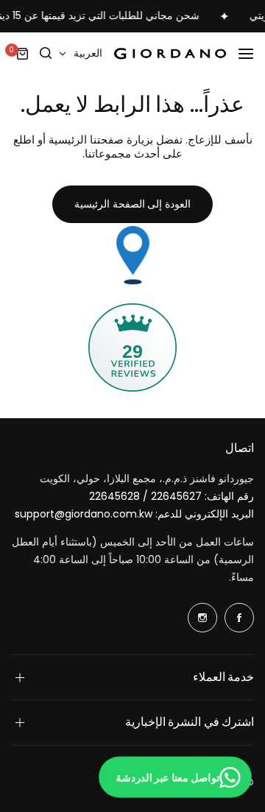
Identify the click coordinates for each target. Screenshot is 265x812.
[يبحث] (46, 54)
